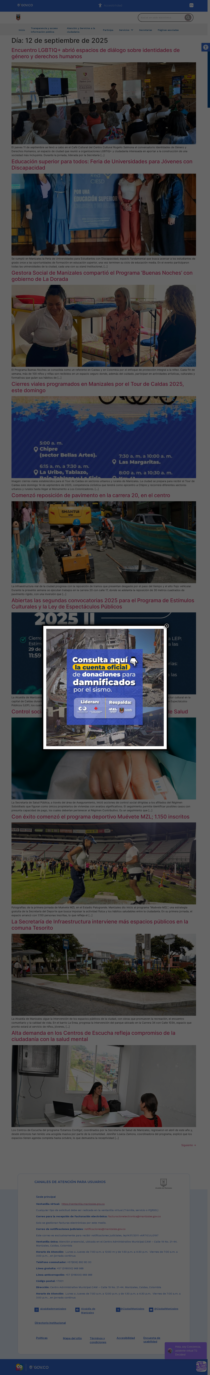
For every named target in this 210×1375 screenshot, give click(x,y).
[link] (105, 687)
